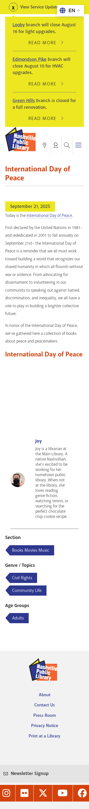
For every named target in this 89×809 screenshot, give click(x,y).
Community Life (27, 590)
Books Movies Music (30, 550)
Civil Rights (22, 577)
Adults (18, 618)
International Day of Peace (49, 215)
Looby (19, 25)
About (44, 694)
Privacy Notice (44, 725)
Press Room (44, 715)
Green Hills (24, 101)
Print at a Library (44, 736)
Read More (44, 43)
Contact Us (44, 705)
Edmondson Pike (29, 59)
